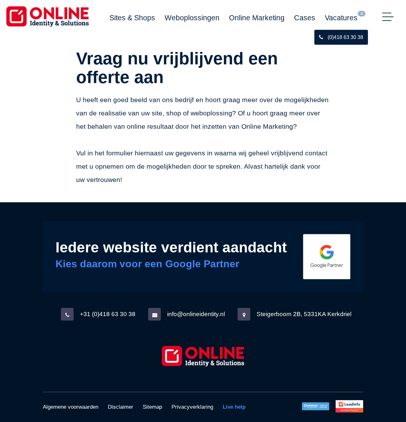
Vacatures (341, 18)
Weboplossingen (192, 18)
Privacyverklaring (192, 407)
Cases (304, 18)
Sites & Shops (132, 18)
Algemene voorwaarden (70, 407)
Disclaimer (120, 407)
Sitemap (152, 407)
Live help (234, 407)
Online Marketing (257, 18)
